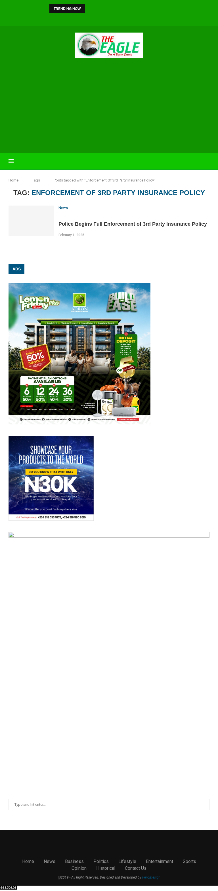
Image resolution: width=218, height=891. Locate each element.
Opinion (79, 868)
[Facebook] (82, 18)
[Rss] (136, 18)
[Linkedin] (105, 18)
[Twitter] (90, 18)
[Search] (206, 161)
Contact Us (135, 868)
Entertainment (159, 861)
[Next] (98, 8)
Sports (189, 861)
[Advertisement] (109, 106)
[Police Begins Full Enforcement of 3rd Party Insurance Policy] (31, 221)
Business (74, 861)
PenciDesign (151, 877)
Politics (101, 861)
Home (13, 180)
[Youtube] (113, 18)
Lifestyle (127, 861)
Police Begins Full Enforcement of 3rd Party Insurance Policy (132, 224)
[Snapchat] (128, 18)
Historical (105, 868)
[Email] (120, 18)
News (49, 861)
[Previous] (90, 8)
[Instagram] (97, 18)
